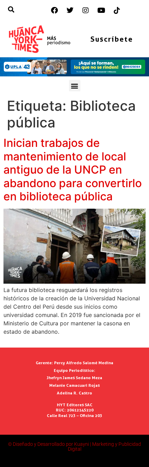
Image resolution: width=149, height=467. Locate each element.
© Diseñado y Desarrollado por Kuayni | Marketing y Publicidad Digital (74, 446)
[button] (74, 85)
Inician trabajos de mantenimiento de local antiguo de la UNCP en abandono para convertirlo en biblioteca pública (72, 169)
